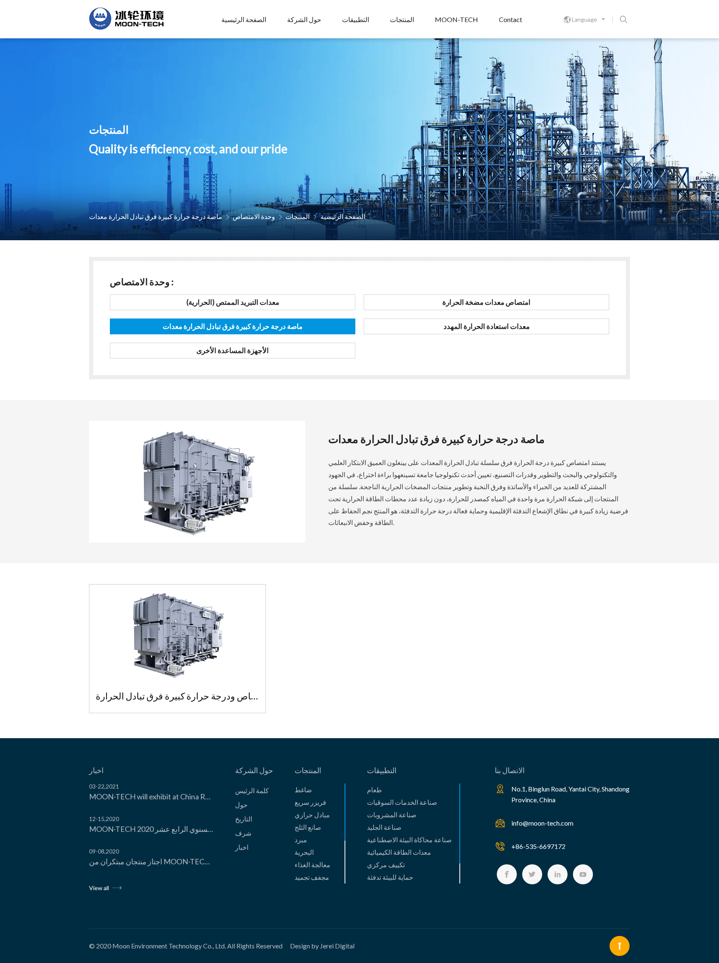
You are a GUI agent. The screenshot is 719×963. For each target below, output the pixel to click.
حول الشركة (304, 19)
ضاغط (303, 790)
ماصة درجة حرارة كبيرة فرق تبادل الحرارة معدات (155, 216)
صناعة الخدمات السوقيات (402, 802)
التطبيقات (355, 19)
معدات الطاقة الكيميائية (399, 852)
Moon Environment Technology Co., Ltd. (169, 946)
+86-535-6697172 (538, 846)
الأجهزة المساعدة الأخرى (232, 350)
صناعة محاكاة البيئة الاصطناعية (409, 840)
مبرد (301, 840)
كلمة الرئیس (252, 790)
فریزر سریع (310, 802)
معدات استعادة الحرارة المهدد (487, 326)
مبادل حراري (312, 815)
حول (241, 805)
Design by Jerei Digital (322, 946)
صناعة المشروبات (392, 815)
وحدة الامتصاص (254, 216)
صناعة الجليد (384, 827)
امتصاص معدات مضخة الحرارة (486, 302)
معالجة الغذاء (312, 864)
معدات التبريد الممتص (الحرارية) (232, 302)
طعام (374, 790)
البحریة (304, 852)
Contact (510, 19)
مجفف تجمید (312, 877)
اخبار (96, 770)
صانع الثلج (308, 827)
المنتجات (402, 19)
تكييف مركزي (386, 864)
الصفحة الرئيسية (243, 19)
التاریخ (243, 819)
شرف (243, 833)
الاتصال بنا (510, 770)
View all (99, 887)
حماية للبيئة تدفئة (390, 877)
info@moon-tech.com (542, 823)
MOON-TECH (456, 19)
